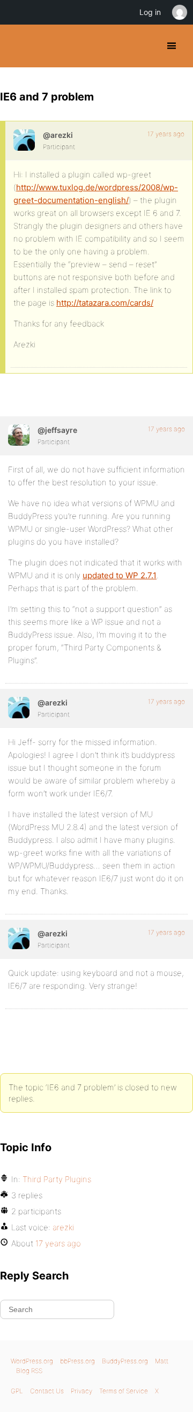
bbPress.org (77, 1361)
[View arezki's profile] (24, 140)
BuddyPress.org (17, 46)
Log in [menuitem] (150, 12)
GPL (17, 1391)
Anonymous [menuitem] (179, 12)
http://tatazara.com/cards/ (104, 303)
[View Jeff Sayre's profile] (18, 435)
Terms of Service (123, 1391)
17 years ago (165, 134)
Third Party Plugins (57, 1179)
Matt (161, 1361)
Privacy (81, 1391)
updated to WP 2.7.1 (120, 575)
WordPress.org (32, 1361)
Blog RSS (29, 1371)
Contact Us (47, 1391)
